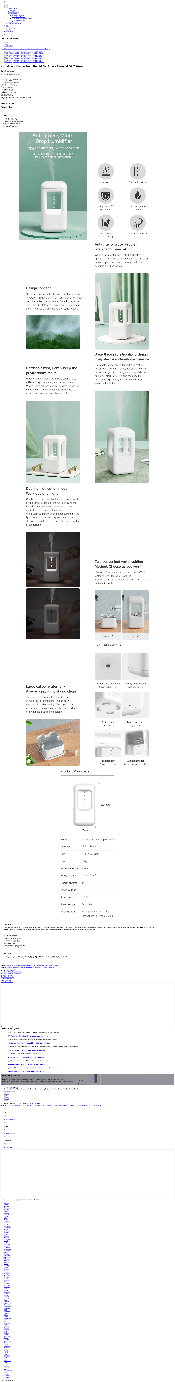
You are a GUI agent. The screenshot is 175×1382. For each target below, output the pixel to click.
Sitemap (39, 1103)
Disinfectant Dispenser (27, 1105)
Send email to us (5, 99)
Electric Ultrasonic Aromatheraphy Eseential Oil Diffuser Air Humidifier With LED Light (32, 965)
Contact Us (7, 30)
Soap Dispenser (12, 13)
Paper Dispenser (12, 22)
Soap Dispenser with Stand (19, 20)
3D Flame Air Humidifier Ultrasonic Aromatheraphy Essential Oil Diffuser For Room (29, 967)
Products (6, 7)
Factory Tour (11, 28)
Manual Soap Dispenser (18, 17)
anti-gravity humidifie (7, 975)
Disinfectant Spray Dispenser (79, 1105)
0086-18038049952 (10, 1119)
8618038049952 (9, 1147)
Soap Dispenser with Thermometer (22, 18)
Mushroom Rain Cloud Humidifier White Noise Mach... (29, 1043)
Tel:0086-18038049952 (11, 1087)
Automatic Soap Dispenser (19, 15)
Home (6, 5)
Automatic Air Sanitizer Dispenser (10, 1105)
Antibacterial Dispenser (94, 1105)
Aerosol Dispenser (13, 12)
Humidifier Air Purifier (7, 977)
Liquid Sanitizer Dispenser (62, 1105)
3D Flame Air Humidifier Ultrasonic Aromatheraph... (28, 1036)
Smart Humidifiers (6, 980)
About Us (7, 26)
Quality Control (8, 31)
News (6, 25)
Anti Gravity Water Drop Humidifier (11, 972)
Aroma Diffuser (12, 8)
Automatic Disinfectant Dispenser (44, 1105)
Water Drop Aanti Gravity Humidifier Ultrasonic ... (27, 1057)
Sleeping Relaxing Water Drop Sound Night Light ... (27, 1050)
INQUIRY (4, 1084)
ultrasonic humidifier (7, 982)
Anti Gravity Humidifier (8, 970)
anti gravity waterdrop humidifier (10, 973)
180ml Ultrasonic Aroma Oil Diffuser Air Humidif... (27, 1064)
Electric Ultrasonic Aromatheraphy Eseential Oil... (26, 1071)
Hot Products (32, 1103)
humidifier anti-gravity (7, 978)
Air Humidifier (12, 10)
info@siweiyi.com (9, 1091)
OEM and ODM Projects (15, 23)
